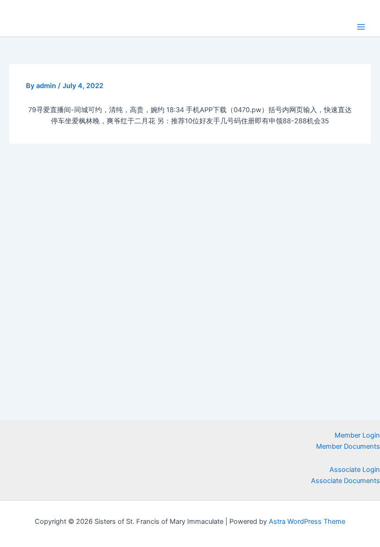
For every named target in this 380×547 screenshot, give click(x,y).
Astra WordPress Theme (307, 521)
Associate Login (354, 469)
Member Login (357, 435)
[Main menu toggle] (361, 27)
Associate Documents (345, 481)
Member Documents (348, 446)
